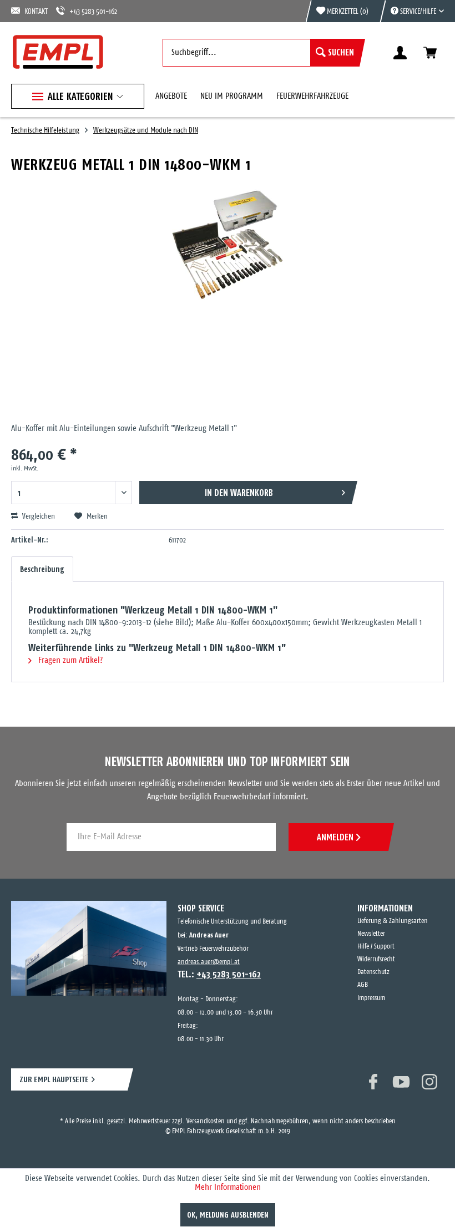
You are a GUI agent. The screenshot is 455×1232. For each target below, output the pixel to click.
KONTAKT (36, 12)
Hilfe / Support (376, 947)
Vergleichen (38, 516)
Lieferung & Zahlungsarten (392, 921)
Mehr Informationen (228, 1187)
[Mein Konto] (400, 53)
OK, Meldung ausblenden (228, 1214)
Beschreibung (42, 569)
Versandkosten (205, 1121)
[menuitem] (412, 11)
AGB (362, 985)
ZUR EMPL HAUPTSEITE (54, 1079)
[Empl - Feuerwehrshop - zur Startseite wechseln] (58, 51)
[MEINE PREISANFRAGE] (430, 53)
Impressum (371, 998)
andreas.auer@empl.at (209, 962)
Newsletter (371, 934)
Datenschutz (373, 972)
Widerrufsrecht (376, 959)
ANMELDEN (335, 837)
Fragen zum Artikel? (69, 660)
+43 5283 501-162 (93, 12)
